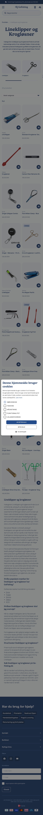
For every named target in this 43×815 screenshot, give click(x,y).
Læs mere (19, 397)
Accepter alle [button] (21, 422)
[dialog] (21, 408)
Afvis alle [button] (21, 427)
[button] (21, 432)
